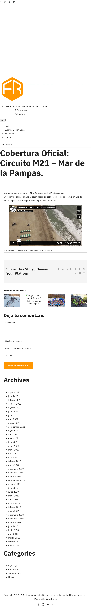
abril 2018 (13, 534)
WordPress (51, 599)
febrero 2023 (14, 400)
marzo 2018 (14, 537)
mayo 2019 (13, 495)
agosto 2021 (14, 430)
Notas (11, 577)
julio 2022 (13, 411)
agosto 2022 (14, 407)
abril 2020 (13, 453)
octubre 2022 (14, 403)
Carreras (12, 565)
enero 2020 (14, 465)
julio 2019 (13, 488)
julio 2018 (13, 526)
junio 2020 (13, 446)
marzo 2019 (14, 503)
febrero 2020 (14, 461)
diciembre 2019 (16, 469)
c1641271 (10, 250)
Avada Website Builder (38, 595)
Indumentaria (14, 573)
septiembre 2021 (16, 426)
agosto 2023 (14, 392)
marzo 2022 (14, 423)
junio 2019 (13, 491)
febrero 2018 (14, 541)
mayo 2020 (13, 449)
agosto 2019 (14, 484)
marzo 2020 (14, 457)
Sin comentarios (46, 250)
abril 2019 (13, 499)
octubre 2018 (14, 522)
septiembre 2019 (16, 480)
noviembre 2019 (16, 472)
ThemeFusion (59, 595)
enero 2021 (14, 438)
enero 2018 (14, 545)
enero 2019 (14, 511)
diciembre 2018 (16, 514)
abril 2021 (13, 434)
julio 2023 (13, 396)
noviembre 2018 (16, 518)
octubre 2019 (14, 476)
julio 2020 (13, 442)
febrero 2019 (14, 507)
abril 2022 (13, 419)
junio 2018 (13, 530)
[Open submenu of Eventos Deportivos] (24, 130)
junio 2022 (13, 415)
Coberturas (34, 250)
